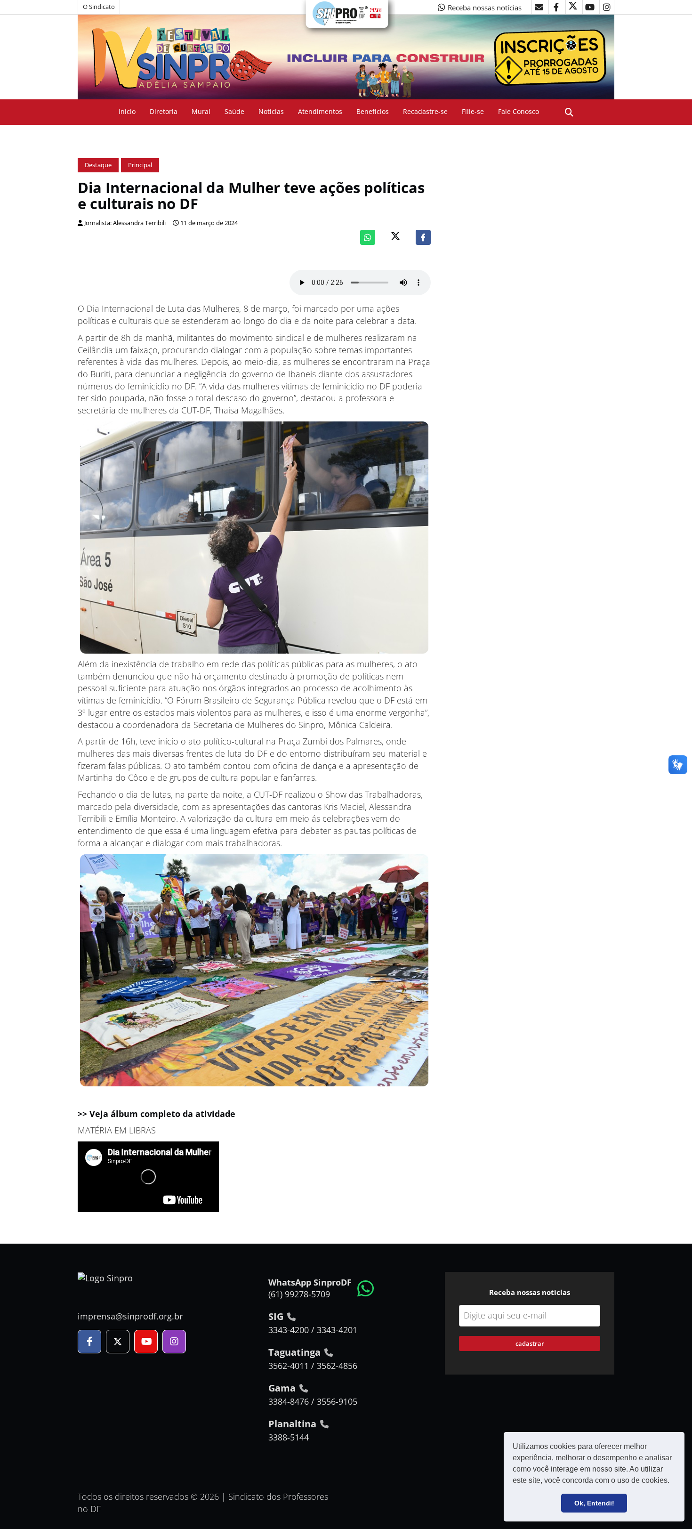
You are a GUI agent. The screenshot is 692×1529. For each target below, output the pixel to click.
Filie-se (473, 111)
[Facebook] (423, 237)
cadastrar (529, 1343)
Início (127, 111)
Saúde (234, 111)
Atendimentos (320, 111)
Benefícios (372, 111)
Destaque (98, 165)
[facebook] (556, 7)
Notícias (271, 111)
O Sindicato (99, 7)
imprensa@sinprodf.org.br (130, 1316)
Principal (140, 165)
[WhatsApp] (367, 237)
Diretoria (163, 111)
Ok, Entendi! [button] (594, 1503)
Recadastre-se (425, 111)
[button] (672, 1481)
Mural (201, 111)
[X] (573, 7)
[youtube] (590, 7)
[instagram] (607, 7)
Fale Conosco (518, 111)
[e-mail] (539, 7)
